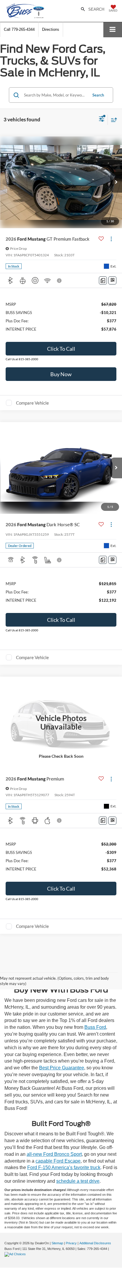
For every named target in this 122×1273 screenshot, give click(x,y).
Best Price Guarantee (61, 1067)
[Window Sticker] (112, 280)
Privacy (71, 1243)
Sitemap (57, 1243)
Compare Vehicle (32, 402)
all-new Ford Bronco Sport (54, 1154)
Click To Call (61, 348)
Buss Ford (95, 1027)
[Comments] (103, 280)
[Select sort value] (112, 120)
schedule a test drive (77, 1181)
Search (98, 95)
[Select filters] (101, 119)
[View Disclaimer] (60, 280)
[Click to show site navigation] (112, 29)
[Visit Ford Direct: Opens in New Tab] (15, 1254)
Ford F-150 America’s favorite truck (63, 1167)
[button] (19, 29)
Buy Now (61, 374)
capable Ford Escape (58, 1160)
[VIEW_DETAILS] (61, 722)
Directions (50, 29)
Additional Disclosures (95, 1243)
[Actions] (111, 239)
